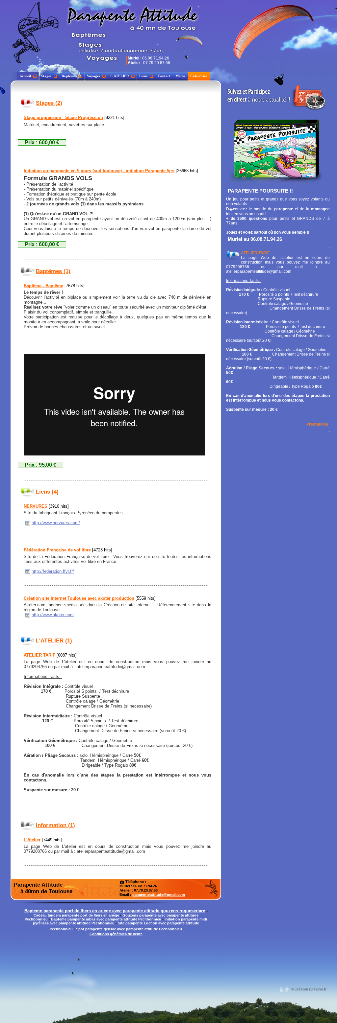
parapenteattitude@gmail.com (158, 894)
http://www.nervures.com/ (56, 522)
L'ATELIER (119, 76)
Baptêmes (69, 76)
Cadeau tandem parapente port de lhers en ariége (77, 915)
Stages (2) (49, 103)
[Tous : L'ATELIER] (27, 641)
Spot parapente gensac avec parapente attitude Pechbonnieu (129, 929)
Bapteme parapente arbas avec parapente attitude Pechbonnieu (106, 919)
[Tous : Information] (27, 825)
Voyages (93, 76)
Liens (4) (47, 492)
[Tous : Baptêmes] (27, 271)
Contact (164, 76)
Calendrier (198, 76)
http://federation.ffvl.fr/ (53, 571)
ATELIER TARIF (255, 253)
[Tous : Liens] (27, 492)
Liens (143, 76)
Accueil (25, 76)
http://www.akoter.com (53, 614)
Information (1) (55, 825)
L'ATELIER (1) (54, 641)
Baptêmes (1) (53, 271)
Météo (180, 76)
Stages (46, 76)
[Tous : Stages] (27, 103)
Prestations (317, 424)
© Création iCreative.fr (308, 989)
